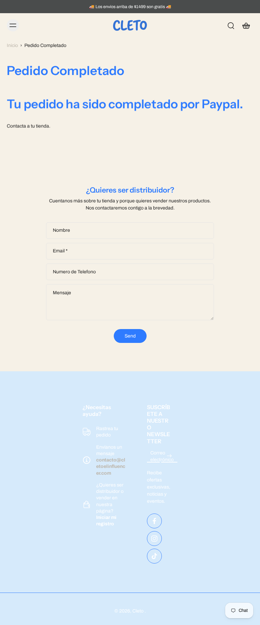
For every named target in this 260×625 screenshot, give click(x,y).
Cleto (138, 611)
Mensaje (62, 292)
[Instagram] (154, 538)
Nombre (61, 230)
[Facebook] (154, 521)
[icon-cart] (245, 25)
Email (60, 251)
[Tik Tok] (154, 556)
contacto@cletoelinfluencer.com (110, 466)
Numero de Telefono (74, 271)
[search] (230, 25)
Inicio (12, 45)
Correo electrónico (162, 456)
